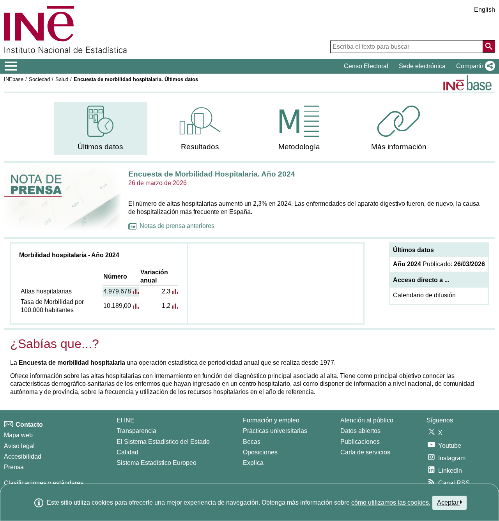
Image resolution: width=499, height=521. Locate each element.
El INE (125, 420)
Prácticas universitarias (275, 430)
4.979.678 (117, 291)
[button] (474, 66)
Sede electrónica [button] (422, 66)
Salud (61, 79)
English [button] (484, 9)
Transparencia (136, 430)
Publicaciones (360, 441)
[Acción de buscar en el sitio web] (489, 46)
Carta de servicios (365, 452)
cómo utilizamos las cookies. (390, 502)
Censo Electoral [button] (366, 66)
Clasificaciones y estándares (43, 483)
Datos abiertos (360, 430)
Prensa (14, 467)
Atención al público (366, 420)
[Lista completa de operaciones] (467, 83)
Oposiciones (260, 452)
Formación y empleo (271, 420)
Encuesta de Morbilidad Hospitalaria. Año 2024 (211, 174)
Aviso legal (19, 446)
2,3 (166, 291)
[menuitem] (100, 128)
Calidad (127, 452)
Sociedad (39, 79)
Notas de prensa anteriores (177, 226)
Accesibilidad (22, 456)
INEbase (13, 79)
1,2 (166, 305)
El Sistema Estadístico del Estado (163, 441)
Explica (253, 462)
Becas (251, 441)
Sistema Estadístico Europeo (156, 462)
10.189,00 (117, 305)
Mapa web (18, 435)
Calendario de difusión (424, 295)
